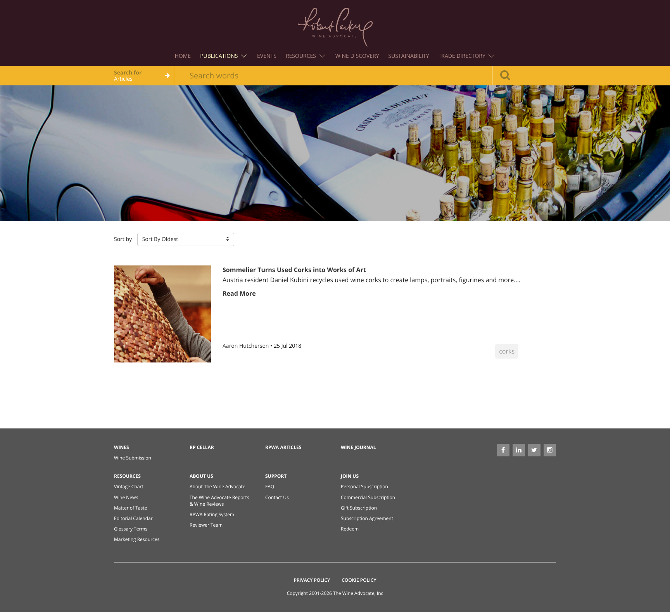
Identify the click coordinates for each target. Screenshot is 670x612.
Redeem (350, 528)
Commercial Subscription (368, 497)
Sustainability (409, 56)
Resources (302, 56)
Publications (219, 56)
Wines (121, 447)
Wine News (126, 497)
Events (266, 56)
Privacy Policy (312, 580)
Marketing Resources (136, 539)
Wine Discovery (357, 56)
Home (183, 56)
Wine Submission (132, 457)
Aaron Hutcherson (246, 346)
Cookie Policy (359, 580)
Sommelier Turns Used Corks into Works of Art (294, 269)
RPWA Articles (283, 447)
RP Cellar (202, 447)
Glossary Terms (130, 528)
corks (507, 351)
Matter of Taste (130, 508)
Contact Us (277, 497)
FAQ (269, 486)
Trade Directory (463, 56)
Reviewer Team (206, 525)
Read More (239, 293)
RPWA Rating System (212, 514)
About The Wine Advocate (217, 486)
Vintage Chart (128, 486)
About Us (201, 476)
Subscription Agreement (367, 518)
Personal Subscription (364, 486)
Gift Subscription (359, 508)
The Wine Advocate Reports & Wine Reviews (219, 500)
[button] (185, 239)
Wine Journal (358, 447)
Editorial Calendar (133, 518)
